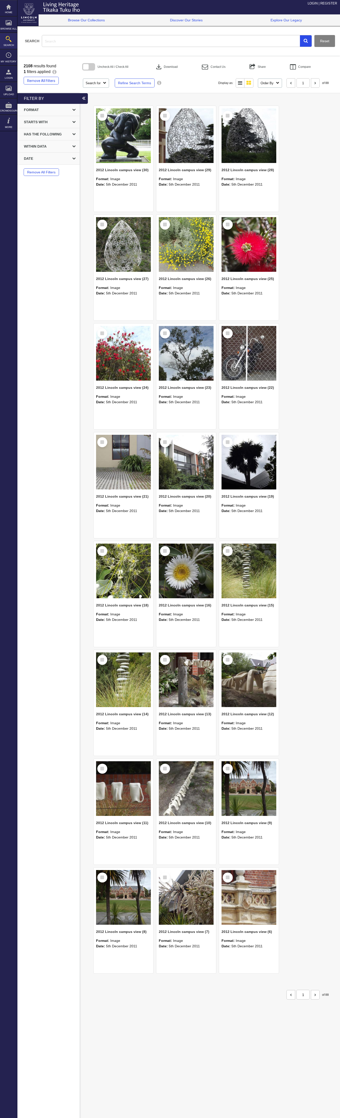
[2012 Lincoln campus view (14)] (123, 679)
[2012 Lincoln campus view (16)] (186, 571)
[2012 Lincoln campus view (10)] (186, 788)
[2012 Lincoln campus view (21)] (123, 462)
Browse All (8, 28)
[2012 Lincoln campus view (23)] (186, 353)
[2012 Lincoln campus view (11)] (123, 788)
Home (8, 12)
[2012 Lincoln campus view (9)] (249, 788)
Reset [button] (324, 41)
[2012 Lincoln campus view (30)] (123, 135)
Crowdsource (8, 110)
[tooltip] (159, 82)
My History (8, 61)
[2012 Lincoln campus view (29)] (186, 135)
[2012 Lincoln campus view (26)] (186, 244)
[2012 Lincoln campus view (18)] (123, 571)
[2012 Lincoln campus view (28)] (249, 135)
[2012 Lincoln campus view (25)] (249, 244)
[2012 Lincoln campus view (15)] (249, 571)
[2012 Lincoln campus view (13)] (186, 679)
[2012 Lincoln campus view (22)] (249, 353)
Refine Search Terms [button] (134, 83)
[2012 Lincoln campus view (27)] (123, 244)
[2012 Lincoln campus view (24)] (123, 353)
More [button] (8, 127)
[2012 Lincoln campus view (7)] (186, 897)
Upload (8, 94)
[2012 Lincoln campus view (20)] (186, 462)
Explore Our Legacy (286, 20)
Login (9, 78)
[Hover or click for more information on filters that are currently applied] (54, 72)
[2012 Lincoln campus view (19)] (249, 462)
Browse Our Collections (86, 20)
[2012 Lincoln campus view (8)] (123, 897)
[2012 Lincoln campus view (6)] (249, 897)
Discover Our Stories (186, 20)
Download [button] (166, 67)
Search (8, 45)
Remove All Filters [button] (41, 81)
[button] (306, 41)
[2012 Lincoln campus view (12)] (249, 679)
